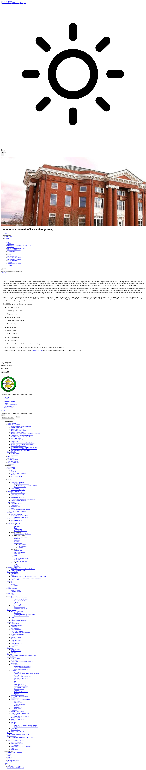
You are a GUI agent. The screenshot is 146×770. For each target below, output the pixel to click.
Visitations (17, 705)
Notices (9, 758)
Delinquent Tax (11, 518)
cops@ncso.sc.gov (37, 350)
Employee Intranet (16, 591)
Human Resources (9, 406)
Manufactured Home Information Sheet (24, 614)
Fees (12, 619)
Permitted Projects (15, 453)
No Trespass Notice (16, 708)
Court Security (11, 247)
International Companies (20, 531)
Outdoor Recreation (16, 605)
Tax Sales (13, 522)
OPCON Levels (15, 579)
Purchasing (10, 648)
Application (14, 660)
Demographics (18, 553)
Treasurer (9, 733)
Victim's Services (15, 724)
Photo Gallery (18, 559)
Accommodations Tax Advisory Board (21, 426)
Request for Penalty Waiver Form (20, 734)
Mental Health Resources (17, 731)
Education (17, 538)
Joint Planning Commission (18, 440)
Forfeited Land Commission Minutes (27, 485)
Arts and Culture (22, 544)
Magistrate (10, 593)
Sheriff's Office (8, 236)
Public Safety (11, 754)
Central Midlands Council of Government (22, 435)
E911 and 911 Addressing (14, 250)
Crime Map (14, 663)
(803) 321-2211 (6, 272)
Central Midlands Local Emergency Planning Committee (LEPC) (28, 576)
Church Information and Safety (22, 667)
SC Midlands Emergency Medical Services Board (24, 447)
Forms (12, 575)
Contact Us (7, 403)
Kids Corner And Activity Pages (19, 696)
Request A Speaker (16, 717)
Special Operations (12, 260)
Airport (16, 645)
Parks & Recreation (12, 596)
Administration (11, 467)
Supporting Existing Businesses (22, 534)
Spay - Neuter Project (16, 476)
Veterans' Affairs (11, 736)
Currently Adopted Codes (18, 494)
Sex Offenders (15, 720)
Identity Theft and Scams (17, 695)
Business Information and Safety (23, 666)
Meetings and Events (13, 462)
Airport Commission (16, 427)
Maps (15, 528)
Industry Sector (18, 550)
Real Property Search (13, 760)
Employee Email (15, 590)
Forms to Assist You (16, 488)
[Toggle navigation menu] (2, 154)
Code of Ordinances (12, 461)
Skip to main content (6, 1)
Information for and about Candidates (21, 746)
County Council (11, 423)
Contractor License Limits (18, 493)
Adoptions (13, 470)
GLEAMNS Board (16, 438)
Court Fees (14, 626)
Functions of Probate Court (18, 631)
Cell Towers (17, 613)
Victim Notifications (19, 704)
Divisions (6, 238)
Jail (8, 253)
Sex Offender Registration (14, 259)
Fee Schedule (14, 505)
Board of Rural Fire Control (18, 430)
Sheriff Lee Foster (15, 658)
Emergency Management (14, 567)
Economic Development (10, 404)
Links (12, 508)
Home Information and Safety (22, 669)
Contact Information (16, 503)
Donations (13, 471)
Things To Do (18, 543)
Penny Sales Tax (11, 452)
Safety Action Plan (12, 761)
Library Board (14, 441)
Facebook (6, 397)
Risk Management (19, 604)
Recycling (10, 654)
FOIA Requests (15, 698)
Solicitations (14, 652)
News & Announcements (21, 558)
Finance (9, 581)
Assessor (9, 477)
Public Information (12, 256)
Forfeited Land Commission (21, 484)
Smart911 (13, 722)
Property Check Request (17, 711)
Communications (15, 730)
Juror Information (15, 506)
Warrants (9, 265)
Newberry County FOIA (14, 766)
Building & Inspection (13, 491)
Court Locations (15, 628)
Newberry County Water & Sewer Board (22, 444)
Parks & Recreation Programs (19, 597)
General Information (16, 514)
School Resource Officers (14, 257)
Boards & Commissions (13, 424)
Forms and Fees (15, 496)
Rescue (13, 474)
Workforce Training (19, 552)
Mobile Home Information (18, 497)
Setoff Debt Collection (17, 520)
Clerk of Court (11, 502)
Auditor (9, 481)
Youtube (6, 399)
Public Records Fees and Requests (20, 713)
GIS (8, 587)
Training (9, 262)
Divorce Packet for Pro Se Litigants (20, 509)
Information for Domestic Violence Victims (25, 725)
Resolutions (10, 456)
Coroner (9, 512)
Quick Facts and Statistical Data (19, 515)
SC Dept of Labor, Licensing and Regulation (23, 499)
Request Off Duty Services (18, 719)
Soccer (16, 602)
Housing (16, 541)
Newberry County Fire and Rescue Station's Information (26, 578)
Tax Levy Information (20, 487)
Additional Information (17, 611)
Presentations (14, 455)
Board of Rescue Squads (17, 429)
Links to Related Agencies (18, 490)
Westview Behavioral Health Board (20, 450)
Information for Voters (17, 743)
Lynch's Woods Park (19, 607)
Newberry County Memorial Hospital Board (22, 443)
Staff (15, 564)
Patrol (9, 254)
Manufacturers (18, 529)
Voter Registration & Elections (15, 740)
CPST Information (16, 651)
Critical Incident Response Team (16, 248)
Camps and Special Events (21, 599)
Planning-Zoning (11, 610)
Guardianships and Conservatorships (20, 632)
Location (16, 566)
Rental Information (16, 649)
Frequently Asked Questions (18, 473)
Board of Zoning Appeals (17, 432)
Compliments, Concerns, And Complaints (22, 661)
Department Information (17, 482)
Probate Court (11, 622)
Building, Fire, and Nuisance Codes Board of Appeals (25, 433)
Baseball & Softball (19, 601)
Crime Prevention (15, 664)
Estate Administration (16, 629)
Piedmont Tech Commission (18, 446)
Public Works (11, 642)
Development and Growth (21, 561)
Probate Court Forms (16, 638)
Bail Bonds (17, 701)
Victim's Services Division (14, 263)
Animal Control (11, 468)
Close (2, 415)
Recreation (20, 547)
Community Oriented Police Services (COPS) (19, 245)
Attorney (9, 479)
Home (5, 233)
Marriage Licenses (16, 637)
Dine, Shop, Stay (22, 546)
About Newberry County (21, 537)
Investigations (11, 251)
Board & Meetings (16, 742)
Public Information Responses (22, 716)
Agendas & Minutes (9, 401)
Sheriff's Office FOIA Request (15, 768)
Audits (12, 582)
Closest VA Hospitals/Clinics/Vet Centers (22, 737)
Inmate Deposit (18, 702)
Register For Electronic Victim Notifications (26, 727)
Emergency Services (12, 572)
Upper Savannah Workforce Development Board (24, 449)
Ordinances (10, 464)
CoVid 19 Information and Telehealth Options (23, 569)
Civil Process (10, 244)
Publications (10, 458)
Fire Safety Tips (15, 573)
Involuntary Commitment (17, 634)
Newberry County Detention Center (20, 699)
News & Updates (8, 407)
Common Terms (15, 623)
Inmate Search (18, 707)
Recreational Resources (20, 608)
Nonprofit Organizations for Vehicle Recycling (23, 655)
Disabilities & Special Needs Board (20, 436)
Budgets (13, 584)
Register (16, 745)
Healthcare (17, 540)
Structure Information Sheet (21, 616)
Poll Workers (14, 749)
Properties (17, 526)
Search (3, 152)
